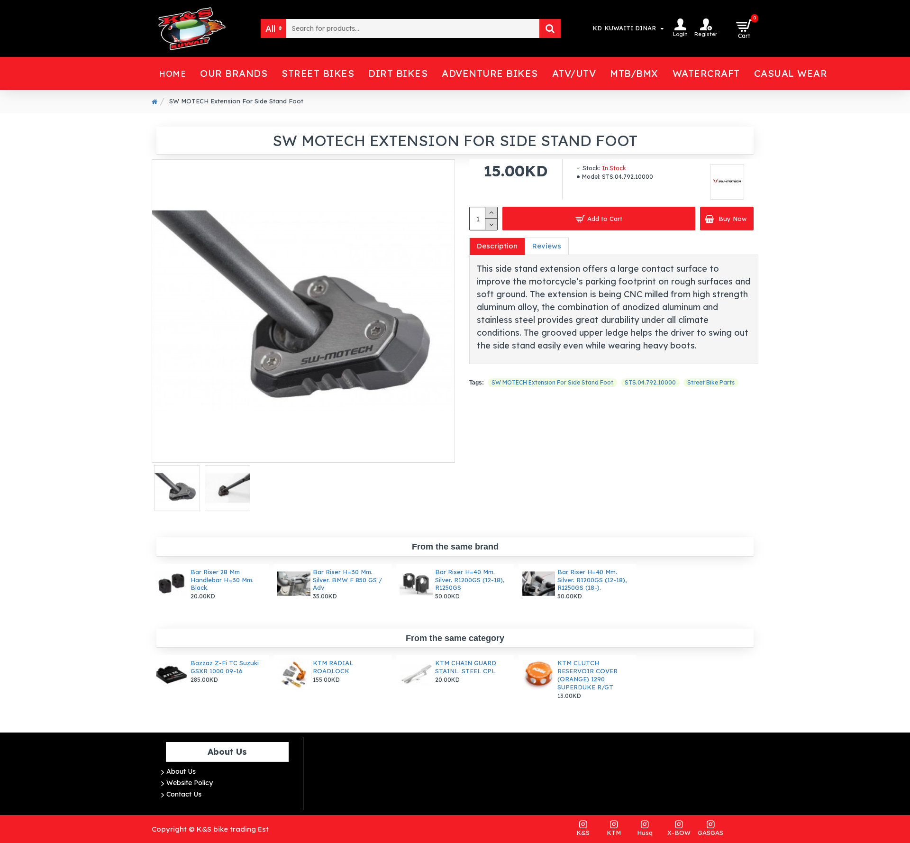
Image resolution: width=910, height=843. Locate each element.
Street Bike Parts (711, 382)
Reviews (546, 245)
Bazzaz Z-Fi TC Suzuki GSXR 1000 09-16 (225, 667)
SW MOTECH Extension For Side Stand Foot (552, 382)
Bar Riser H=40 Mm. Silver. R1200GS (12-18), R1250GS (469, 580)
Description (497, 245)
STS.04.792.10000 (650, 382)
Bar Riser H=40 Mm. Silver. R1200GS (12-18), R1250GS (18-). (592, 580)
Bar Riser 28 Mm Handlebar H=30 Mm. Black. (222, 580)
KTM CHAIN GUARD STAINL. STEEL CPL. (466, 667)
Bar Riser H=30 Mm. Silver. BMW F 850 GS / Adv (347, 580)
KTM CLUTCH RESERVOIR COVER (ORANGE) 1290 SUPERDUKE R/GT (587, 675)
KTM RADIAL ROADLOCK (333, 667)
